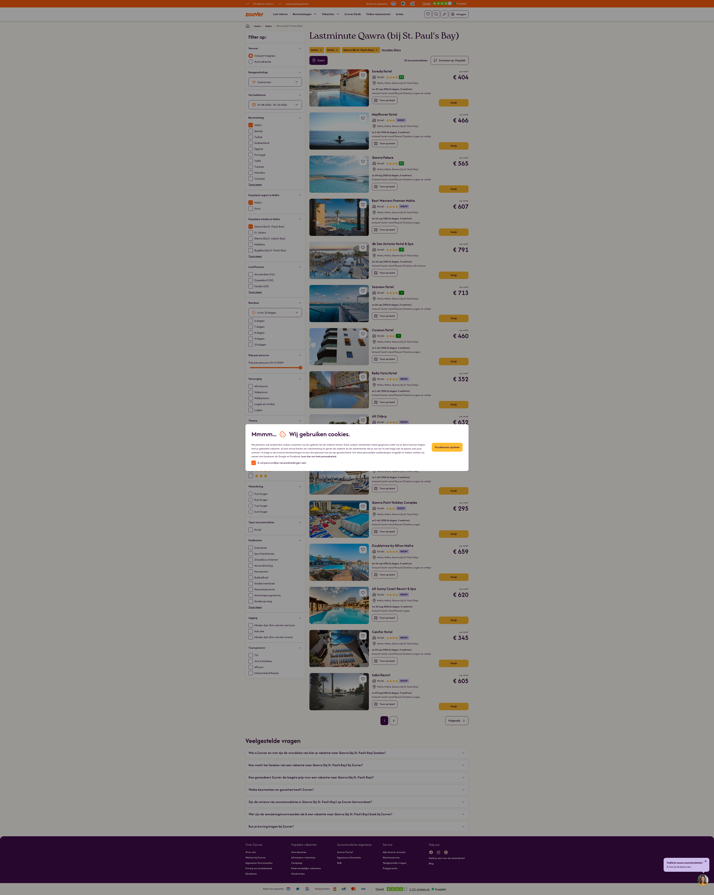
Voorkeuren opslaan (447, 447)
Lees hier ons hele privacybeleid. (319, 456)
